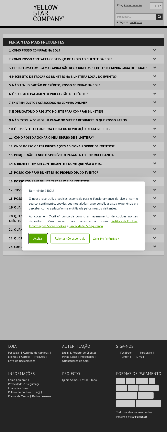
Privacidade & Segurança (86, 226)
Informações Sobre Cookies (47, 226)
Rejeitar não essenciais (70, 238)
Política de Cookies (124, 221)
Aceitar (38, 238)
